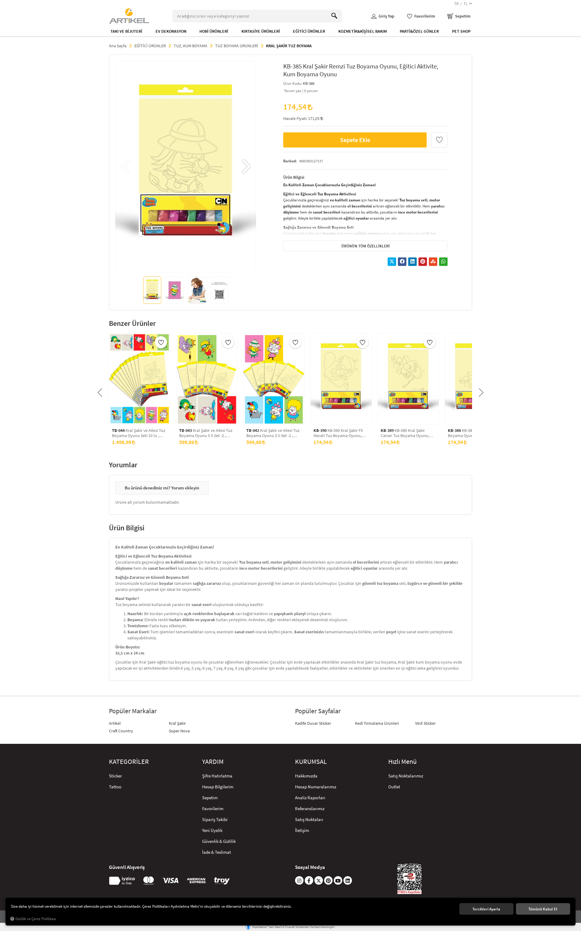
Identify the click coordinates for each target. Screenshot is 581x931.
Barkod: (290, 160)
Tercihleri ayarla (486, 908)
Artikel (115, 723)
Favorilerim (212, 808)
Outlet (394, 787)
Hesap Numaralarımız (315, 787)
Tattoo (115, 787)
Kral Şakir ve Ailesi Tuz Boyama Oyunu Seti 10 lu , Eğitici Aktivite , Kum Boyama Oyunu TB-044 (138, 433)
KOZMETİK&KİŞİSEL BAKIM (362, 31)
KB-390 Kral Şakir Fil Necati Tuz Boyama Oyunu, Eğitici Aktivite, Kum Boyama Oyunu (338, 433)
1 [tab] (174, 263)
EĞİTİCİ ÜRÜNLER (309, 31)
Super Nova (179, 731)
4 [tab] (191, 263)
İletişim (302, 830)
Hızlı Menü (402, 761)
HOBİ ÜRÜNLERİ (213, 31)
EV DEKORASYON (171, 31)
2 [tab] (180, 263)
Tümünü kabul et (542, 908)
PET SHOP (461, 31)
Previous (126, 166)
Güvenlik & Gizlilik (219, 841)
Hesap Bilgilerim (217, 787)
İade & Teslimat (216, 852)
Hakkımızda (306, 776)
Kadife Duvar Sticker (313, 723)
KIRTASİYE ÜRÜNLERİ (260, 31)
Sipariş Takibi (215, 819)
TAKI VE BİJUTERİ (126, 31)
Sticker (115, 776)
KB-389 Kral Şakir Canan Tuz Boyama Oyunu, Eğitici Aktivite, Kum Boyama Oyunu (406, 433)
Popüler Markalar (133, 711)
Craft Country (121, 731)
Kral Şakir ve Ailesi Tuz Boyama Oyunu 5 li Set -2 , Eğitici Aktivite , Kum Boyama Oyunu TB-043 (205, 433)
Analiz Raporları (310, 797)
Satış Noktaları (309, 819)
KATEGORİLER (129, 761)
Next (245, 166)
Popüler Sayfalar (318, 711)
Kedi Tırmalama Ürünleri (377, 723)
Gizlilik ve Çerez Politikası (35, 918)
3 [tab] (185, 263)
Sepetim (210, 797)
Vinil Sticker (425, 723)
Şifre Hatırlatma (217, 776)
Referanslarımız (309, 808)
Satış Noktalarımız (405, 776)
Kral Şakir (177, 723)
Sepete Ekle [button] (355, 140)
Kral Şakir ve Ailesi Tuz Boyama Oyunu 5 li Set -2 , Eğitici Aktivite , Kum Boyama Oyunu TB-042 (273, 433)
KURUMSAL (311, 761)
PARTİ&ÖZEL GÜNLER (419, 31)
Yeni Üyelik (212, 830)
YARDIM (213, 761)
